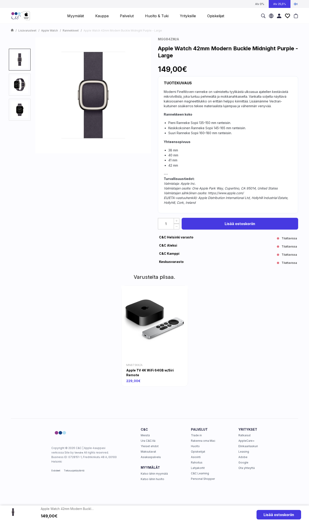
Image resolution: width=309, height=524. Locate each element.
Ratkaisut (244, 435)
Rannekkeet (71, 30)
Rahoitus (196, 462)
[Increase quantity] (176, 221)
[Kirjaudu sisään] (279, 16)
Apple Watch (49, 30)
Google (243, 462)
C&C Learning (200, 473)
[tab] (19, 59)
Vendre (78, 452)
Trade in (196, 435)
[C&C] (20, 16)
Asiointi (196, 457)
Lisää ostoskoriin (240, 223)
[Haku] (263, 16)
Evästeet (55, 470)
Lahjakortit (198, 468)
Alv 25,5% (279, 4)
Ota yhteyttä (246, 468)
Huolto (195, 446)
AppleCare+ (246, 440)
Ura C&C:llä (148, 440)
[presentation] (20, 59)
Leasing (243, 451)
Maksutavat (148, 451)
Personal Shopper (203, 478)
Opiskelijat (198, 451)
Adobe (242, 457)
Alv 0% (259, 4)
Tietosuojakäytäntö (74, 470)
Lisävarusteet (27, 30)
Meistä (145, 435)
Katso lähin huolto (152, 479)
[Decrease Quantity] (176, 226)
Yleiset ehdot (150, 446)
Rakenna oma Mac (203, 440)
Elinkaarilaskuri (248, 446)
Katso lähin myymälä (154, 473)
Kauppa (102, 16)
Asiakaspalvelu (151, 457)
